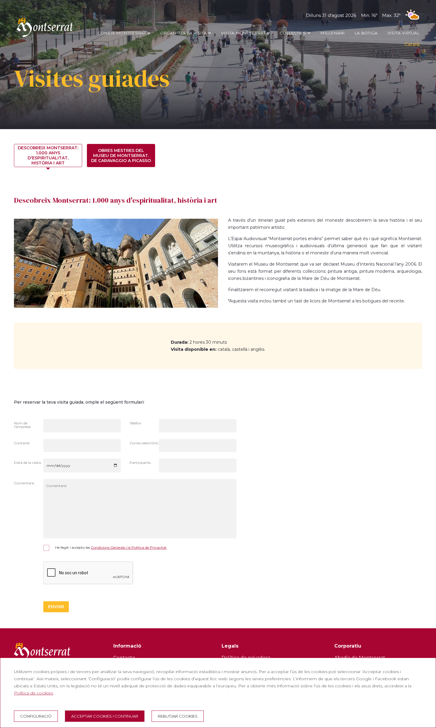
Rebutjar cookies (178, 716)
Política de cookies (33, 693)
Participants (140, 463)
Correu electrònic (144, 443)
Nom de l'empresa (22, 425)
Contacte (22, 443)
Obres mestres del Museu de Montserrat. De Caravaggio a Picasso (121, 155)
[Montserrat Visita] (45, 36)
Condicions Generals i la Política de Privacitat (129, 547)
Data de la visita (27, 463)
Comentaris (24, 483)
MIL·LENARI (332, 33)
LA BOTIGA (366, 33)
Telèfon (135, 423)
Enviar (56, 606)
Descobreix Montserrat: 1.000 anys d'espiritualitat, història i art (48, 155)
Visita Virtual (403, 33)
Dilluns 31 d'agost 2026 (353, 15)
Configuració (36, 716)
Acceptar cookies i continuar (104, 716)
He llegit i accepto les (111, 547)
